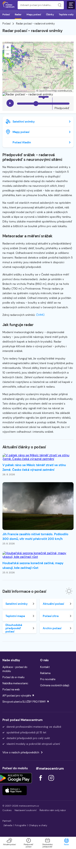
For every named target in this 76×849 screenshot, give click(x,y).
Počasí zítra (51, 616)
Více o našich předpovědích (20, 752)
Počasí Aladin (22, 142)
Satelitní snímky (24, 121)
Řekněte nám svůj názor (53, 810)
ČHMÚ (40, 315)
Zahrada (7, 825)
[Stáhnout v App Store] (14, 790)
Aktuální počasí (53, 604)
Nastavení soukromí (25, 810)
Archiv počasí (52, 628)
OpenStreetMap (48, 90)
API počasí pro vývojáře (16, 695)
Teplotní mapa (15, 616)
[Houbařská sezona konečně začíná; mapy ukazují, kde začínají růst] (38, 555)
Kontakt (45, 667)
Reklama (45, 673)
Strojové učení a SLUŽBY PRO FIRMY (24, 701)
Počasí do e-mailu (13, 677)
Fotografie (20, 825)
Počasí (6, 14)
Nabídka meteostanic (15, 683)
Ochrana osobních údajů (54, 685)
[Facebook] (41, 782)
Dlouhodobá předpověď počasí (13, 628)
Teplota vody (66, 14)
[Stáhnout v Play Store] (14, 778)
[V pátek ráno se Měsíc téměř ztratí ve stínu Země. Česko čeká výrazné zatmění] (38, 457)
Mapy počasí (34, 14)
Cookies (7, 810)
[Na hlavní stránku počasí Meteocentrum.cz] (8, 5)
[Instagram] (51, 782)
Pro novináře (47, 679)
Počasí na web (11, 689)
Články (50, 14)
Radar (18, 14)
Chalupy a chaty (38, 825)
